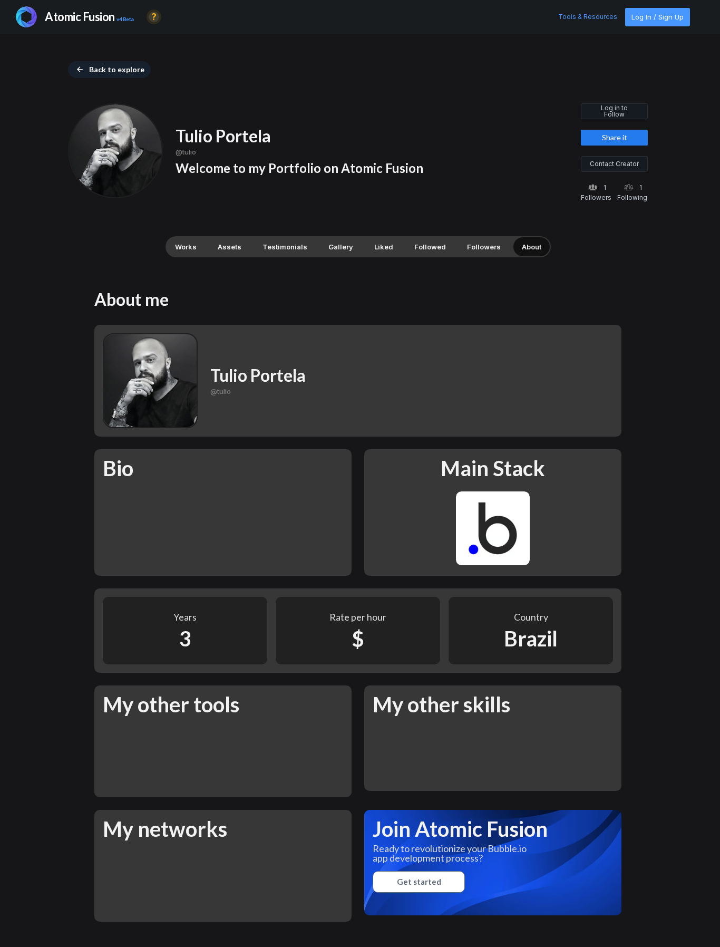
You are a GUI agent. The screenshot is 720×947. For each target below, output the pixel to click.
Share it (614, 137)
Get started (419, 881)
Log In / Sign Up (657, 17)
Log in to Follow (614, 111)
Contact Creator (614, 164)
